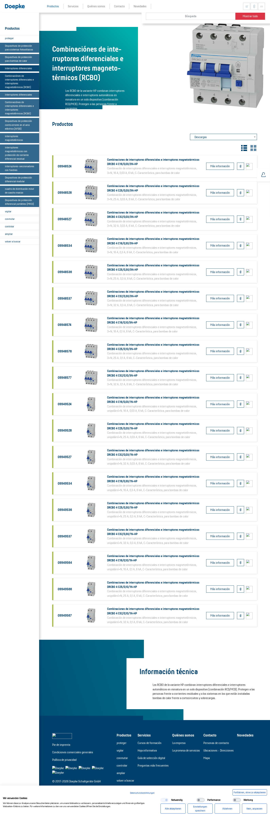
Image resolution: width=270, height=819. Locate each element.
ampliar (9, 233)
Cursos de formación (149, 743)
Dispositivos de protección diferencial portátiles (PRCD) (19, 201)
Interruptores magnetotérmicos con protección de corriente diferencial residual (17, 153)
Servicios (144, 735)
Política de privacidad (64, 760)
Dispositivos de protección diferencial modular (18, 179)
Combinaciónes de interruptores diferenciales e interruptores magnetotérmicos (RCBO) (19, 81)
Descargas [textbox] (200, 137)
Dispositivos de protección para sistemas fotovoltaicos (19, 47)
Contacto (209, 735)
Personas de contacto (216, 743)
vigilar (8, 211)
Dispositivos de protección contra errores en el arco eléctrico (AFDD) (18, 124)
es (261, 6)
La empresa (178, 743)
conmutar (10, 218)
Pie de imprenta (61, 745)
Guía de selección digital (151, 758)
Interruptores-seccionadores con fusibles (19, 168)
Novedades (245, 735)
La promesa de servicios (186, 750)
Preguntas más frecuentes (153, 765)
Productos (124, 735)
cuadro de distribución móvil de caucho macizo (19, 190)
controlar (9, 226)
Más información (220, 166)
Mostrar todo (250, 16)
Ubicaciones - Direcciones (218, 750)
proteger (9, 38)
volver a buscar (12, 241)
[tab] (243, 147)
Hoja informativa (147, 750)
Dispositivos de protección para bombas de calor (18, 58)
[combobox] (223, 137)
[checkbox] (164, 800)
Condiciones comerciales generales (72, 752)
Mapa (206, 758)
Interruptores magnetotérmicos (14, 138)
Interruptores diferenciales (18, 68)
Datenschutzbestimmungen (142, 792)
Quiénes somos (183, 735)
